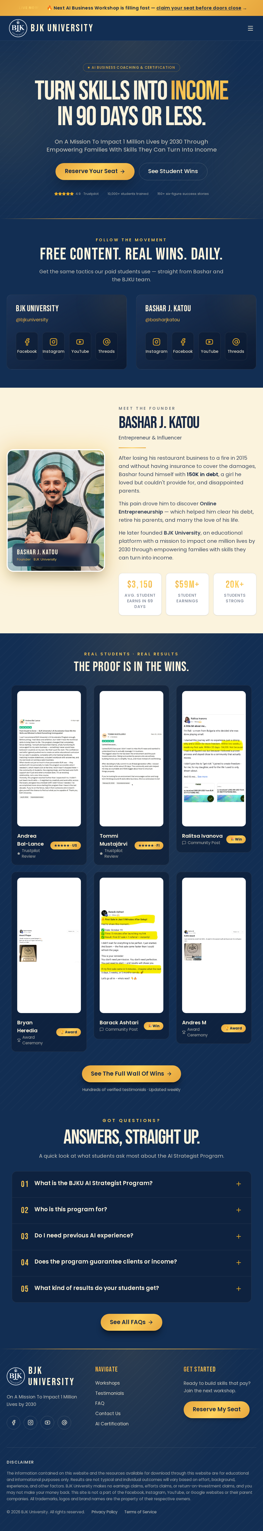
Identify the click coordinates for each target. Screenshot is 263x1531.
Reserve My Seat (217, 1409)
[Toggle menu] (250, 28)
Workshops (107, 1383)
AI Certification (112, 1424)
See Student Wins (173, 171)
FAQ (99, 1403)
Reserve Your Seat (91, 171)
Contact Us (108, 1413)
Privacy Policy (105, 1512)
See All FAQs (127, 1322)
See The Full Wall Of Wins (127, 1073)
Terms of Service (140, 1512)
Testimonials (109, 1393)
